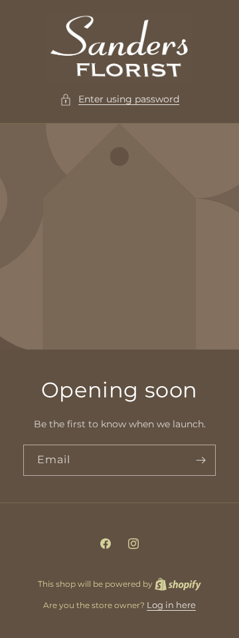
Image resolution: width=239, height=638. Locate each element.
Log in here (171, 604)
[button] (119, 99)
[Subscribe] (200, 460)
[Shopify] (178, 583)
